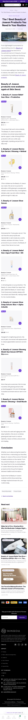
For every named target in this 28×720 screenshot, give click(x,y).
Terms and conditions (9, 702)
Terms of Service (15, 705)
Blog (16, 10)
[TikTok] (22, 645)
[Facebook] (15, 645)
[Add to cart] (20, 167)
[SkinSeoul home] (2, 5)
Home (11, 10)
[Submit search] (19, 5)
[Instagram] (19, 645)
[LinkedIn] (26, 645)
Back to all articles (8, 496)
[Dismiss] (22, 712)
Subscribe (22, 617)
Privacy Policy (20, 702)
